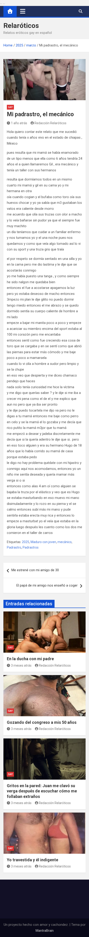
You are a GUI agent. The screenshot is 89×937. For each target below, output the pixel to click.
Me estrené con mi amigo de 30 (35, 570)
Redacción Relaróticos (50, 123)
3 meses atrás (21, 665)
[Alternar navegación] (23, 11)
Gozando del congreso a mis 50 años (41, 722)
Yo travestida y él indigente (32, 859)
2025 (25, 542)
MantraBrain (45, 931)
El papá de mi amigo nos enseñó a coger (47, 585)
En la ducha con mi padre (30, 658)
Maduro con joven (43, 542)
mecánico (65, 542)
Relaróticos (21, 26)
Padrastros (31, 547)
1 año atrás (19, 123)
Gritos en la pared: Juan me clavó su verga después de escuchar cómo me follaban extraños (42, 791)
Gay (10, 107)
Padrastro (14, 547)
